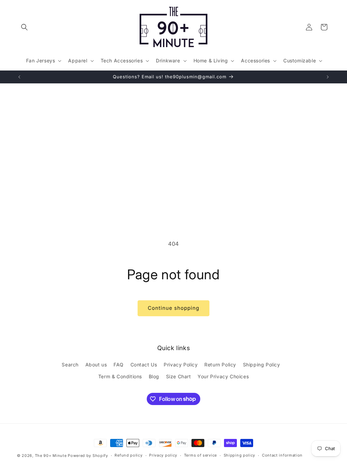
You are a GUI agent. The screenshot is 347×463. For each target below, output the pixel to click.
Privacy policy (163, 455)
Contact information (282, 455)
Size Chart (178, 376)
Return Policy (220, 364)
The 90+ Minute (51, 455)
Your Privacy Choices (223, 376)
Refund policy (128, 455)
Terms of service (200, 455)
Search (70, 364)
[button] (24, 27)
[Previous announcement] (19, 77)
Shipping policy (240, 455)
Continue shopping (173, 308)
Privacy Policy (181, 364)
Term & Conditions (120, 376)
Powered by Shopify (88, 455)
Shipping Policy (261, 364)
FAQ (119, 364)
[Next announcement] (327, 77)
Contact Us (143, 364)
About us (96, 364)
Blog (154, 376)
